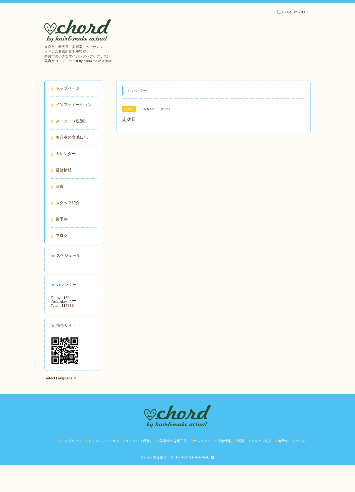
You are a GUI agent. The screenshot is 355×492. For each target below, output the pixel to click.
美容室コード (163, 457)
